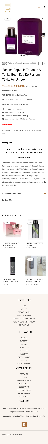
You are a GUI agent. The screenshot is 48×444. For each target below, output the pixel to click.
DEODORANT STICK (24, 390)
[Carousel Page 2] (24, 55)
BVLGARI (24, 344)
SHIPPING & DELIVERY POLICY (24, 318)
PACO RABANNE (24, 357)
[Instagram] (24, 424)
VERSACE (24, 360)
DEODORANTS (24, 387)
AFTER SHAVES (24, 393)
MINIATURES (24, 384)
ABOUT (24, 309)
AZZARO (24, 338)
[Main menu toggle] (39, 7)
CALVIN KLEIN (24, 347)
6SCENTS (5, 63)
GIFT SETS (24, 377)
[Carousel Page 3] (27, 55)
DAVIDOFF (24, 350)
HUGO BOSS (24, 354)
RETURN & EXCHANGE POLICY (24, 322)
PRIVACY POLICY (24, 312)
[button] (45, 7)
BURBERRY (24, 341)
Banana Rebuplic (16, 63)
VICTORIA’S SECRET (24, 363)
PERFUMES (24, 374)
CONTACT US (24, 325)
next (43, 36)
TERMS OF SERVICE (24, 315)
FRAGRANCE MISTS (24, 380)
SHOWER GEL (24, 397)
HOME (24, 306)
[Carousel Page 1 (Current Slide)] (21, 55)
